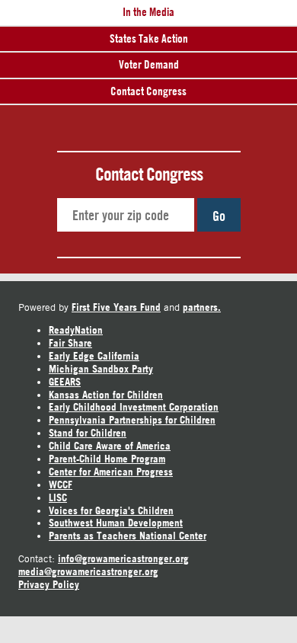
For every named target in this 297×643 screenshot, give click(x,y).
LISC (58, 497)
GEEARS (65, 382)
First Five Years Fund (116, 307)
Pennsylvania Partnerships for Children (132, 420)
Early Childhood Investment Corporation (134, 407)
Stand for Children (87, 433)
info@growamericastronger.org (123, 558)
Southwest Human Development (116, 522)
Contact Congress (148, 91)
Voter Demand (149, 64)
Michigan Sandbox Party (101, 369)
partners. (202, 307)
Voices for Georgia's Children (111, 510)
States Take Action (149, 38)
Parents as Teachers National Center (127, 535)
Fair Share (70, 343)
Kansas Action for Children (106, 394)
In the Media (148, 12)
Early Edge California (94, 356)
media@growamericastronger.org (88, 571)
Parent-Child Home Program (107, 458)
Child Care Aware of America (110, 446)
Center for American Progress (111, 471)
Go (218, 215)
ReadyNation (76, 330)
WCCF (60, 484)
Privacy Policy (48, 584)
